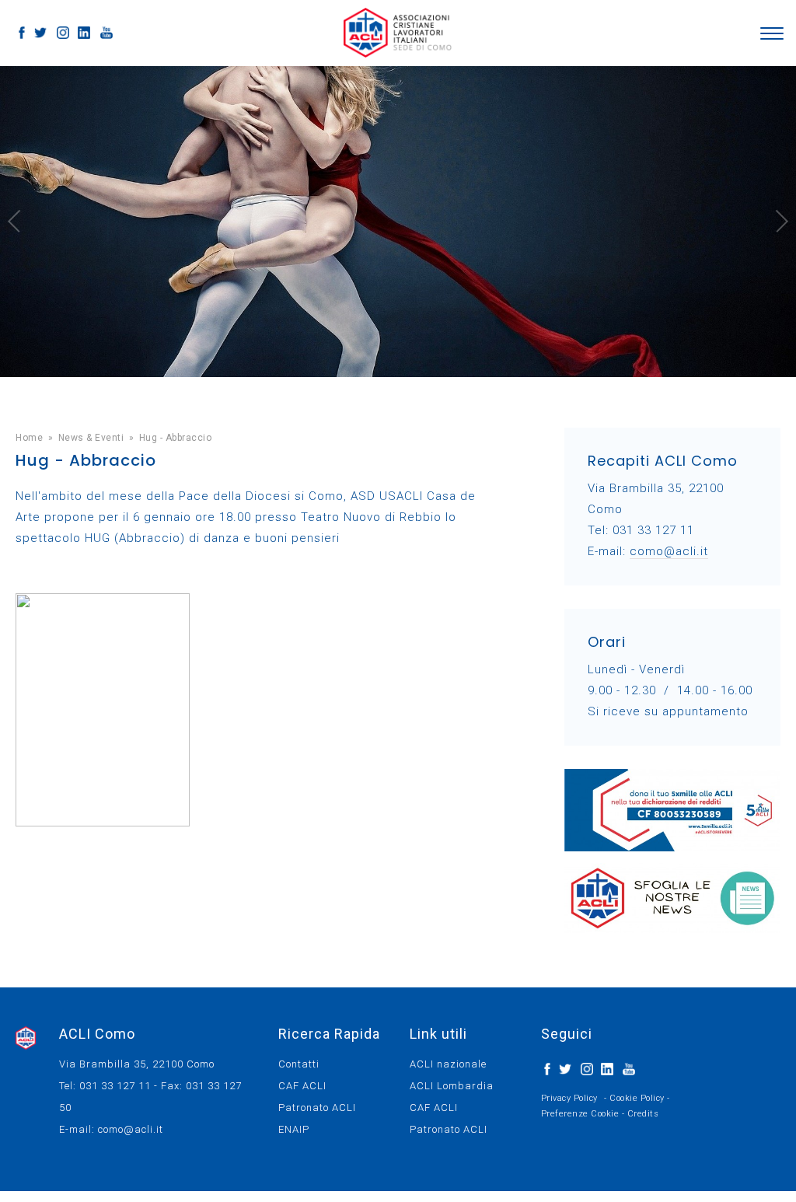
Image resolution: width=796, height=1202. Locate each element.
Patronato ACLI (317, 1107)
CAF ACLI (302, 1086)
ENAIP (293, 1129)
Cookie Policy (637, 1098)
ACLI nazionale (448, 1064)
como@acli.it (669, 551)
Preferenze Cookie (580, 1114)
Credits (643, 1114)
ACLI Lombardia (452, 1086)
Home (29, 437)
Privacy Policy (569, 1098)
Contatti (298, 1064)
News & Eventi (91, 437)
